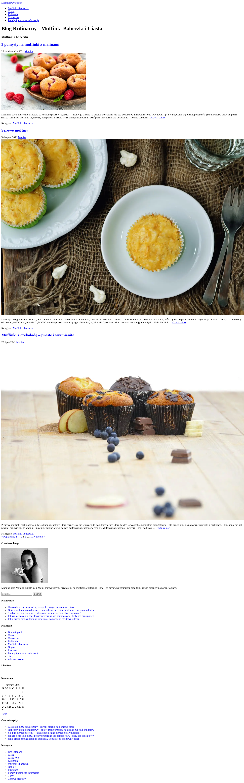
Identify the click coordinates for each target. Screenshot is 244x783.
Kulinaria (13, 14)
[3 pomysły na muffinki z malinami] (43, 108)
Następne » (39, 536)
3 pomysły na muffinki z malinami (30, 44)
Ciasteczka (13, 17)
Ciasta (11, 11)
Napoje (12, 647)
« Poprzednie (8, 536)
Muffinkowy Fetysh (11, 2)
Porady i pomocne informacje (23, 20)
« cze (4, 713)
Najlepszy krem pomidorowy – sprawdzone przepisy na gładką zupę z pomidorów (51, 610)
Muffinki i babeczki (18, 8)
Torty (11, 656)
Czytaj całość (158, 117)
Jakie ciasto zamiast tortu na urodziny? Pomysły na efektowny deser (43, 619)
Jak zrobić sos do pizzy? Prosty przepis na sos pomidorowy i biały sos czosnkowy (51, 616)
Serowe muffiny (14, 130)
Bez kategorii (15, 632)
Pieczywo (13, 650)
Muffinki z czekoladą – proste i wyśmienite (37, 335)
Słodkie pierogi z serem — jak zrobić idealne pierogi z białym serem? (44, 613)
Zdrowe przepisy (17, 659)
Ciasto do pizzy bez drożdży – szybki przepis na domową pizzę (41, 607)
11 (31, 536)
